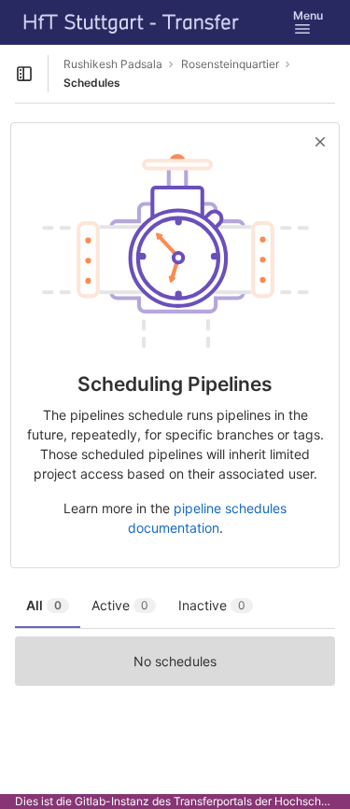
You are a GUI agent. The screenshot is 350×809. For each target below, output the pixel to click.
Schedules (91, 83)
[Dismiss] (320, 142)
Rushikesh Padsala (112, 64)
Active (119, 605)
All (44, 605)
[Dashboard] (131, 22)
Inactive (211, 605)
